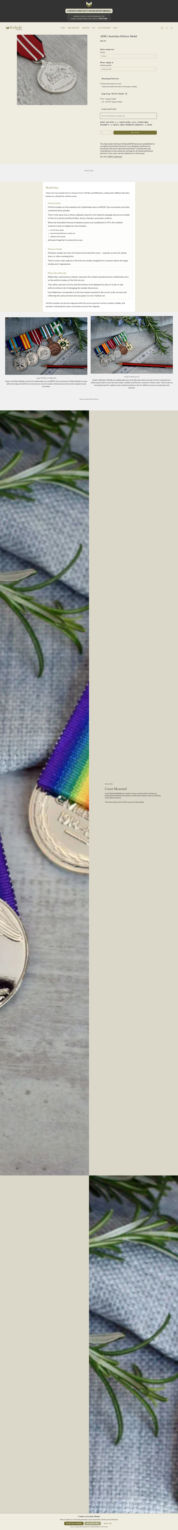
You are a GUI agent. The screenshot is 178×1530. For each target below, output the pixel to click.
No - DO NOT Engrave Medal (112, 102)
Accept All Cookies (74, 1523)
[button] (73, 28)
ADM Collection (115, 156)
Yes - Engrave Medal (109, 99)
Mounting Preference (110, 79)
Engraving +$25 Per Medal (112, 94)
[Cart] (171, 28)
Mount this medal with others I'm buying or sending (119, 86)
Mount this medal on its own (111, 84)
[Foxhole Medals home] (89, 4)
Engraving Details (108, 109)
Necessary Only (92, 1523)
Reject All (108, 1523)
